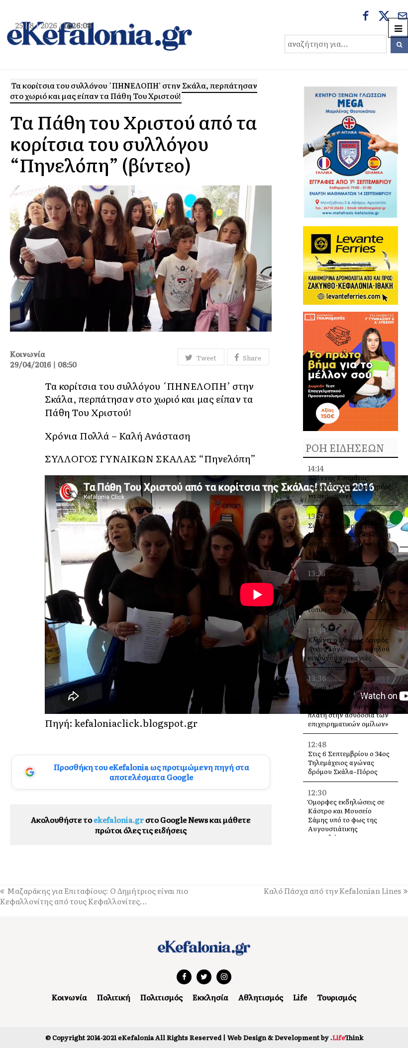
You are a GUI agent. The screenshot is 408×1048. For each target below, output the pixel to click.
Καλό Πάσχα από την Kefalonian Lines (332, 890)
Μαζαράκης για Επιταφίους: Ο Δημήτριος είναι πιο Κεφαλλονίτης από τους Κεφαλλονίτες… (94, 896)
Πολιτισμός (161, 997)
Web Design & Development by (295, 1037)
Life (300, 997)
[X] (384, 16)
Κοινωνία (69, 997)
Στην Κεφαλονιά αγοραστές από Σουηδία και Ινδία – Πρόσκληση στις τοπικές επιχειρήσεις (350, 596)
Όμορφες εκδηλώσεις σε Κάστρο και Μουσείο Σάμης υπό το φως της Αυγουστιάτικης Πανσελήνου (346, 820)
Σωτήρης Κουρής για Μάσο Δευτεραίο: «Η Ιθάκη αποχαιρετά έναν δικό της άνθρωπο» (349, 539)
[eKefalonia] (99, 35)
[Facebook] (365, 16)
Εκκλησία (210, 997)
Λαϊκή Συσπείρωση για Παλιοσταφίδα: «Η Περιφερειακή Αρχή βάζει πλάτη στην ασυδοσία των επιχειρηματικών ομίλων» (348, 705)
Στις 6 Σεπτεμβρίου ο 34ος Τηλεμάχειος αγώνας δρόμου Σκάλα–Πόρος (349, 762)
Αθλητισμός (260, 997)
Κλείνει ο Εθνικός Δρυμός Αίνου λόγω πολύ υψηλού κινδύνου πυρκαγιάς (349, 648)
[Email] (402, 16)
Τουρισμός (336, 997)
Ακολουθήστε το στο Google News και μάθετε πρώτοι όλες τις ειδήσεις (141, 825)
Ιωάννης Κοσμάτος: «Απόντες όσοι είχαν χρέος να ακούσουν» (350, 486)
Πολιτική (113, 997)
